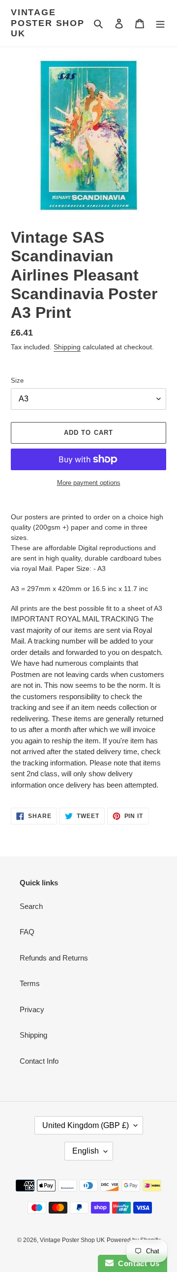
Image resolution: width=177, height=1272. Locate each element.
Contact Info (39, 1061)
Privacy (32, 1009)
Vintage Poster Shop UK (48, 22)
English (85, 1151)
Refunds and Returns (54, 958)
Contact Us (137, 1263)
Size (17, 380)
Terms (30, 983)
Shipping (67, 347)
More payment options (88, 482)
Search (31, 906)
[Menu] (160, 23)
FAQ (27, 932)
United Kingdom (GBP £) (85, 1125)
